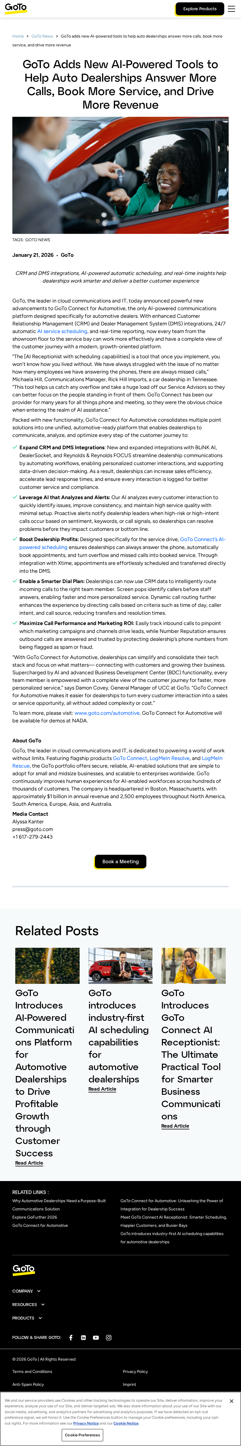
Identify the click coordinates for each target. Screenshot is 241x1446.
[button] (26, 1291)
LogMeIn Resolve (170, 758)
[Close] (231, 1401)
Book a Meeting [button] (121, 861)
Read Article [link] (29, 1162)
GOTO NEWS (37, 239)
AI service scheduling (62, 331)
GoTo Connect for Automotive (40, 1225)
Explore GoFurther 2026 (34, 1217)
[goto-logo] (120, 1271)
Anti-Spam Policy (28, 1384)
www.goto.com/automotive (107, 713)
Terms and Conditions (32, 1371)
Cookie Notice (125, 1423)
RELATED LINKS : (30, 1192)
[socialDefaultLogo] (71, 1338)
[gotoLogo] (16, 9)
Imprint (129, 1384)
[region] (120, 1419)
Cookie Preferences (82, 1435)
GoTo (67, 255)
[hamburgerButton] (231, 9)
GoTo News (42, 36)
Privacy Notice (86, 1423)
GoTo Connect (130, 758)
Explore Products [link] (200, 8)
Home (18, 36)
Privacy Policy (135, 1371)
